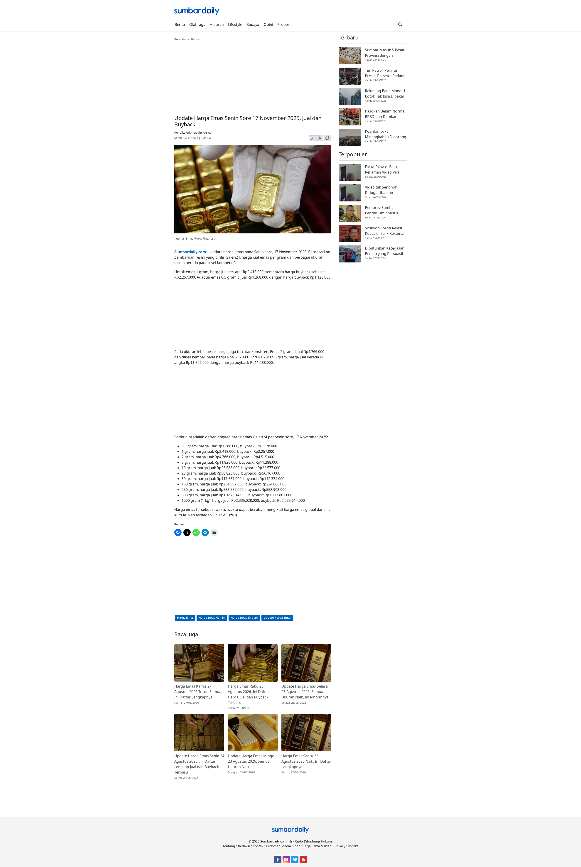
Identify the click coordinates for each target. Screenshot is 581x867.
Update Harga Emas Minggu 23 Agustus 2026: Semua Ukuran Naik (252, 761)
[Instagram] (286, 859)
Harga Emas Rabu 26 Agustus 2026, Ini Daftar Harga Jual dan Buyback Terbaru (248, 694)
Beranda (180, 39)
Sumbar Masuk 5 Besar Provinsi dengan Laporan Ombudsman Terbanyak (385, 52)
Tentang (229, 846)
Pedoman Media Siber (283, 846)
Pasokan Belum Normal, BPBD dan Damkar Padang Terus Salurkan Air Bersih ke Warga (385, 114)
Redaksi (244, 846)
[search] (400, 24)
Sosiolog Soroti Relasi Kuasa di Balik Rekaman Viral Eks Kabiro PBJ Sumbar (385, 230)
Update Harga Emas (277, 617)
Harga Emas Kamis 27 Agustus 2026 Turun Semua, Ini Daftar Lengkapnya (198, 692)
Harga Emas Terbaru (244, 617)
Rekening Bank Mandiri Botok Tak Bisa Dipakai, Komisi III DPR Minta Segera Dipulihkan (385, 93)
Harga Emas (185, 617)
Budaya (252, 24)
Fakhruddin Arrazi (198, 132)
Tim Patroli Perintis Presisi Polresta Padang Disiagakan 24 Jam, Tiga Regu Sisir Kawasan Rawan (385, 73)
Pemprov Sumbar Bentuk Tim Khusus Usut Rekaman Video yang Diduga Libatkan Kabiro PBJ (383, 210)
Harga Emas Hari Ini (212, 617)
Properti (284, 24)
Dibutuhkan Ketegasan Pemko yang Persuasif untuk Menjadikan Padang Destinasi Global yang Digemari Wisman (384, 251)
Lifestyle (235, 24)
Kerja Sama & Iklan (317, 846)
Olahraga (197, 24)
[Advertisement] (252, 75)
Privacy (340, 846)
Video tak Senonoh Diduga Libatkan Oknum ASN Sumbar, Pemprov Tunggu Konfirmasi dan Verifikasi (383, 190)
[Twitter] (294, 859)
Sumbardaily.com (190, 251)
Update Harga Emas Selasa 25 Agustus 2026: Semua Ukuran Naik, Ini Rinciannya (305, 692)
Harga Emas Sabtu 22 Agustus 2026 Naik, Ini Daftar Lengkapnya (306, 761)
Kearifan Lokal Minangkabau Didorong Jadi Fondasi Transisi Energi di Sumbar (385, 134)
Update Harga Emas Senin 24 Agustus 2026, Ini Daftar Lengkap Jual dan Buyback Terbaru (199, 764)
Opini (268, 24)
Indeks (353, 846)
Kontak (258, 846)
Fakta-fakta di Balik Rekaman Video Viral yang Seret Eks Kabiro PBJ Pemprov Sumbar (383, 169)
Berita (180, 24)
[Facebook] (277, 859)
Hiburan (217, 24)
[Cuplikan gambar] (199, 663)
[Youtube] (303, 859)
